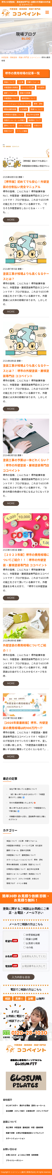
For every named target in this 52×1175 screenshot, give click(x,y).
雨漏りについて (37, 109)
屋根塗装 (26, 1127)
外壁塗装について (11, 98)
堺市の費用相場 (10, 109)
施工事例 (9, 1127)
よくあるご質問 (24, 1155)
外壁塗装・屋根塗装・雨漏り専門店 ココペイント (20, 57)
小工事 (20, 82)
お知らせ (37, 125)
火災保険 (23, 109)
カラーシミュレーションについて (17, 104)
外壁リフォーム (33, 82)
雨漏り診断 (10, 1133)
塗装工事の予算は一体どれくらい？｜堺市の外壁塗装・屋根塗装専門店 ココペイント (26, 465)
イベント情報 (21, 131)
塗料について (9, 125)
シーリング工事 (28, 87)
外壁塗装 (17, 1127)
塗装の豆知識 (25, 93)
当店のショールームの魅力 (14, 120)
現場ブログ (8, 131)
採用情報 (34, 1155)
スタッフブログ (42, 1111)
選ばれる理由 (24, 1105)
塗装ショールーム (38, 1105)
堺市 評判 (38, 104)
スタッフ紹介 (19, 1111)
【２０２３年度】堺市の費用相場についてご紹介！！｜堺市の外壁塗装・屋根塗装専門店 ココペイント (26, 560)
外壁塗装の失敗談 (11, 87)
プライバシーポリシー (14, 1160)
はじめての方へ (12, 1105)
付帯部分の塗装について (13, 115)
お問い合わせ (11, 1155)
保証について (9, 82)
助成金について (35, 120)
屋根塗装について (29, 98)
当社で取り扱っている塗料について (23, 789)
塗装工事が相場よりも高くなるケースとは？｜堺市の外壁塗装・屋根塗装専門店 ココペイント (26, 371)
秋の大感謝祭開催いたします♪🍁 (22, 803)
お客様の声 (30, 1111)
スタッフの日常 (24, 125)
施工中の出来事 (33, 115)
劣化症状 (41, 87)
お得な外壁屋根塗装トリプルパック (30, 1133)
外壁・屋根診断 (37, 1127)
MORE (11, 219)
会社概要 (9, 1111)
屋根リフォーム (10, 93)
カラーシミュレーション (15, 1138)
